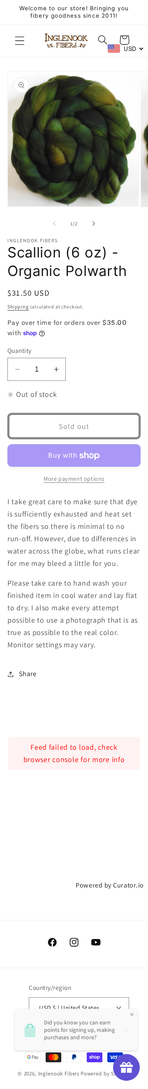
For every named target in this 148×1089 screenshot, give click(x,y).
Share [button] (28, 673)
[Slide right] (94, 224)
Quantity (19, 350)
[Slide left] (54, 224)
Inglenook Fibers (58, 1073)
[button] (20, 41)
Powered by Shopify (105, 1073)
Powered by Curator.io (110, 885)
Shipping (18, 307)
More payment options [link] (74, 478)
